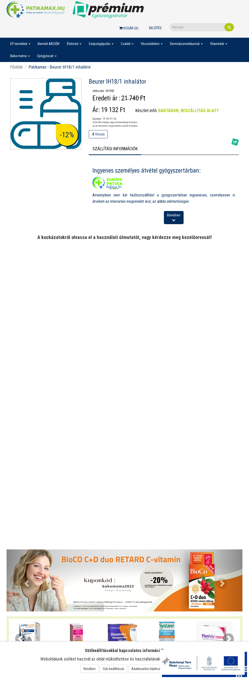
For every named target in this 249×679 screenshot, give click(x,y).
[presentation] (20, 638)
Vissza (99, 134)
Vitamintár (217, 44)
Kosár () (130, 28)
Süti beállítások (113, 669)
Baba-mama (18, 56)
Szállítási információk (115, 148)
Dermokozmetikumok (185, 44)
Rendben (89, 669)
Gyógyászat (45, 56)
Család (126, 44)
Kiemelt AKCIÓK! (49, 44)
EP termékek (19, 44)
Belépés (155, 28)
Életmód (73, 44)
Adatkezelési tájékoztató (148, 669)
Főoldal (16, 67)
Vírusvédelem (150, 44)
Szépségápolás (100, 44)
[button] (24, 580)
